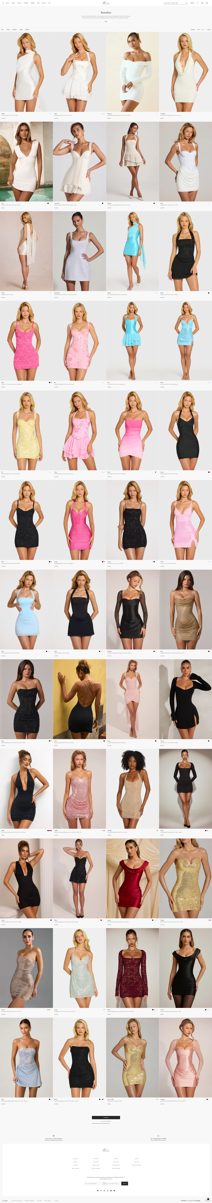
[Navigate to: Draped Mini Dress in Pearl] (26, 254)
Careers (136, 1158)
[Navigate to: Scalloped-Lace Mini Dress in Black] (132, 523)
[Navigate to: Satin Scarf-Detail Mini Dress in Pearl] (26, 75)
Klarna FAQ (39, 1200)
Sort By (209, 29)
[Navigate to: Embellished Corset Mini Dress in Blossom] (79, 434)
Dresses (19, 3)
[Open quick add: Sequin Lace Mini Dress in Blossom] (208, 561)
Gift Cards (96, 1158)
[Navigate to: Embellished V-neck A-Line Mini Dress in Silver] (79, 971)
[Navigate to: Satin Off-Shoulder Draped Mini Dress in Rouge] (132, 882)
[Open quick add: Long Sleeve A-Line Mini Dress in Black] (208, 741)
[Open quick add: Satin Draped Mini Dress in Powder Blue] (46, 651)
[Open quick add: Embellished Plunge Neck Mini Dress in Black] (51, 920)
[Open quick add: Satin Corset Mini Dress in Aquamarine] (155, 382)
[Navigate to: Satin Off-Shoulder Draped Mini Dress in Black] (185, 971)
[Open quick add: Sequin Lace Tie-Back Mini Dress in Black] (49, 561)
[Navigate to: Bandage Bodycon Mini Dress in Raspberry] (79, 523)
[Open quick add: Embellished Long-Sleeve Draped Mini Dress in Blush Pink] (207, 1099)
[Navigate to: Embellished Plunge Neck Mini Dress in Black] (26, 882)
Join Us (124, 1183)
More (106, 21)
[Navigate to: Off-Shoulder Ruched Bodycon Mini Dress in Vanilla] (132, 75)
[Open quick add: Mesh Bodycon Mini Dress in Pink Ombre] (155, 472)
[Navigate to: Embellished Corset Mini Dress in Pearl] (79, 75)
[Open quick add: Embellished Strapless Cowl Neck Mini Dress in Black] (99, 1099)
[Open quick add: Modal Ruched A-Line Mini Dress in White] (48, 203)
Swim (38, 3)
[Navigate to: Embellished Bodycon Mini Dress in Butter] (26, 434)
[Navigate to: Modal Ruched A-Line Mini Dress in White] (26, 165)
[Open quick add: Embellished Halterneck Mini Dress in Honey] (157, 830)
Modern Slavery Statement (17, 1200)
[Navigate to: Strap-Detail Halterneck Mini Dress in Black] (79, 702)
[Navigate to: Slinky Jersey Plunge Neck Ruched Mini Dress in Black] (26, 792)
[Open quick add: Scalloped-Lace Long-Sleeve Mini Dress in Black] (205, 830)
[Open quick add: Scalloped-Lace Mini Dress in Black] (152, 561)
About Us (116, 1158)
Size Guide (95, 1162)
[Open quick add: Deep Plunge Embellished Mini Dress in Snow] (210, 113)
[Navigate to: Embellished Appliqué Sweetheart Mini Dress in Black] (79, 882)
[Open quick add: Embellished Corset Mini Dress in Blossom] (102, 472)
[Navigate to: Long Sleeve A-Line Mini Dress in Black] (185, 702)
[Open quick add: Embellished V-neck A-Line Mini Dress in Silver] (104, 1009)
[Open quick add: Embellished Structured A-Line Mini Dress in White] (104, 293)
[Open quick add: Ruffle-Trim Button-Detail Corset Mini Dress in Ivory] (102, 203)
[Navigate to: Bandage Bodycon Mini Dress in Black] (185, 434)
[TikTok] (107, 1190)
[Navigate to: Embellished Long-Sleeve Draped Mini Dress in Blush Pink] (185, 1061)
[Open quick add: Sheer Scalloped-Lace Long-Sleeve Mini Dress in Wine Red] (152, 1009)
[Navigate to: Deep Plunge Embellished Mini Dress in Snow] (185, 75)
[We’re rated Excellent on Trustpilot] (158, 1138)
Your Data (136, 1162)
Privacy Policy (116, 1162)
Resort (13, 3)
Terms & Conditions (116, 1168)
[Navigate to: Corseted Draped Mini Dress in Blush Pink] (132, 702)
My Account (75, 1158)
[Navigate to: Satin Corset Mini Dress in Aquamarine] (132, 344)
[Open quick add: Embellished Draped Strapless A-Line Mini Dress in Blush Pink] (102, 830)
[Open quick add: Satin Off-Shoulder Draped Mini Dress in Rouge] (152, 920)
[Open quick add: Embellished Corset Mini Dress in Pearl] (102, 113)
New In (7, 3)
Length (21, 29)
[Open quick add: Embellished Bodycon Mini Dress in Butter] (49, 472)
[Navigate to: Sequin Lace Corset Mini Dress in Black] (185, 254)
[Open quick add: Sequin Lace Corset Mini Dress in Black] (208, 293)
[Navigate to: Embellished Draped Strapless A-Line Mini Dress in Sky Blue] (26, 1061)
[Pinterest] (111, 1190)
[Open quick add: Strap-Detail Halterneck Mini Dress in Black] (104, 741)
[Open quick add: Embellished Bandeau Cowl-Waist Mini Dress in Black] (49, 741)
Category (15, 29)
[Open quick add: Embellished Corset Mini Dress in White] (208, 203)
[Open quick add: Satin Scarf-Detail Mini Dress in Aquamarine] (155, 293)
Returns (75, 1162)
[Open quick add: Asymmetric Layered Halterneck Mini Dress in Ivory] (154, 203)
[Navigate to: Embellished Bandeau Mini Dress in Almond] (26, 971)
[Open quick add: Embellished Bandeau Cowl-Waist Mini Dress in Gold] (208, 651)
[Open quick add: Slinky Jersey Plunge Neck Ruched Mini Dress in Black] (48, 830)
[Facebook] (97, 1190)
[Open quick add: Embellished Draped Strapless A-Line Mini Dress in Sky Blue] (49, 1099)
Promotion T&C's (116, 1165)
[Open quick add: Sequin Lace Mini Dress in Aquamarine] (208, 382)
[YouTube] (114, 1190)
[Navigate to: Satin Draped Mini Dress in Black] (79, 613)
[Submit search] (187, 3)
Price (2, 29)
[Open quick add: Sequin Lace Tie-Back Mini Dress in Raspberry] (49, 382)
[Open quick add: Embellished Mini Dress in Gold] (157, 1099)
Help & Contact (96, 1165)
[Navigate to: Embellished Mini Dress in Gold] (132, 1061)
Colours (8, 29)
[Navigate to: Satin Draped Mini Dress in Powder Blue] (26, 613)
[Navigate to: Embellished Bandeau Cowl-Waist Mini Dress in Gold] (185, 613)
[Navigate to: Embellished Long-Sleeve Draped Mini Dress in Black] (132, 613)
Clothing (32, 3)
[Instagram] (104, 1190)
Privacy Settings (47, 1200)
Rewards (75, 1165)
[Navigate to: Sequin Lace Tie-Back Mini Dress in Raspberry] (26, 344)
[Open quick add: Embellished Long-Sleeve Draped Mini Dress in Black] (154, 651)
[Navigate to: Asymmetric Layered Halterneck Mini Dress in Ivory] (132, 165)
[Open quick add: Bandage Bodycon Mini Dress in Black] (208, 472)
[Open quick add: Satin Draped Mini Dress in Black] (99, 651)
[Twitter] (101, 1190)
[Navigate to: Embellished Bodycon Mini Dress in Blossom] (79, 344)
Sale (49, 3)
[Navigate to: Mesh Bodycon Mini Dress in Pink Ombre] (132, 434)
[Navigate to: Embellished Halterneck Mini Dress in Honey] (132, 792)
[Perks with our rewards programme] (54, 1138)
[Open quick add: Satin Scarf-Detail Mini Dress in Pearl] (49, 113)
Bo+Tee (44, 3)
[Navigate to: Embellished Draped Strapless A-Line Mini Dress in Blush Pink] (79, 792)
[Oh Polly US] (106, 3)
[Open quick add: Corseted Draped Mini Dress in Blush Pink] (155, 741)
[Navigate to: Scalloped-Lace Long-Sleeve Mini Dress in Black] (185, 792)
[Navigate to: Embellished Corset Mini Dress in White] (185, 165)
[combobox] (104, 1183)
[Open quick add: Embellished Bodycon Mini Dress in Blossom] (102, 382)
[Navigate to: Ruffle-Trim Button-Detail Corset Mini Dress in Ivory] (79, 165)
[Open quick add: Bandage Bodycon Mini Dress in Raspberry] (102, 561)
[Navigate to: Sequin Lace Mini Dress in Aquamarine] (185, 344)
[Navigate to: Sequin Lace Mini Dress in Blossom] (185, 523)
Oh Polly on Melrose (136, 1165)
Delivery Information (95, 1168)
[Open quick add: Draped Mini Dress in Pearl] (49, 293)
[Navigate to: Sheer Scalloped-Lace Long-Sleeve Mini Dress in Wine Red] (132, 971)
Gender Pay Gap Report (29, 1200)
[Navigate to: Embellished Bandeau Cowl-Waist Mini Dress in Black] (26, 702)
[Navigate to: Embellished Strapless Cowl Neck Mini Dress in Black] (79, 1061)
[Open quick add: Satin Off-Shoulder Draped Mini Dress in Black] (205, 1009)
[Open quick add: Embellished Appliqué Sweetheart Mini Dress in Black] (101, 920)
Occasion (26, 3)
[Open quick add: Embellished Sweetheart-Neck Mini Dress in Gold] (208, 920)
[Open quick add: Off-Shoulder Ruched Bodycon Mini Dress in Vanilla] (157, 113)
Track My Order (75, 1168)
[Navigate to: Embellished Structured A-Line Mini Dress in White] (79, 254)
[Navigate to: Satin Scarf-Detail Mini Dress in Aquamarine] (132, 254)
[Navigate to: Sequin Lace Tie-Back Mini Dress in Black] (26, 523)
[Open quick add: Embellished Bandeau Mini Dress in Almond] (48, 1009)
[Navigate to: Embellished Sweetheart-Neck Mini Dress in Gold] (185, 882)
